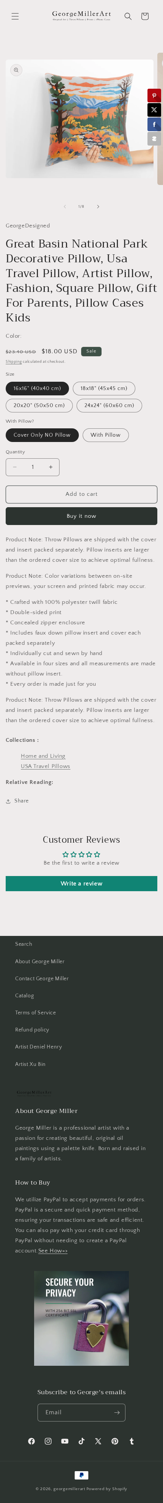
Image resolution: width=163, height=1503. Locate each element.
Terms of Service (35, 1013)
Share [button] (21, 801)
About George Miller (39, 962)
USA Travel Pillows (46, 766)
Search (24, 944)
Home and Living (43, 756)
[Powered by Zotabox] (154, 139)
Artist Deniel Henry (38, 1047)
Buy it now (81, 516)
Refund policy (32, 1030)
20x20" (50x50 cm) (39, 406)
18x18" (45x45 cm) (104, 389)
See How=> (52, 1251)
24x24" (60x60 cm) (109, 406)
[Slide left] (64, 206)
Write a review (81, 883)
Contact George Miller (42, 979)
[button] (15, 16)
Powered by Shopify (107, 1489)
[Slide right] (98, 206)
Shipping (14, 362)
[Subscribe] (116, 1413)
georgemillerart (69, 1489)
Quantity (15, 452)
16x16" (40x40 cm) (37, 389)
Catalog (24, 996)
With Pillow (106, 435)
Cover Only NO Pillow (42, 435)
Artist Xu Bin (30, 1064)
